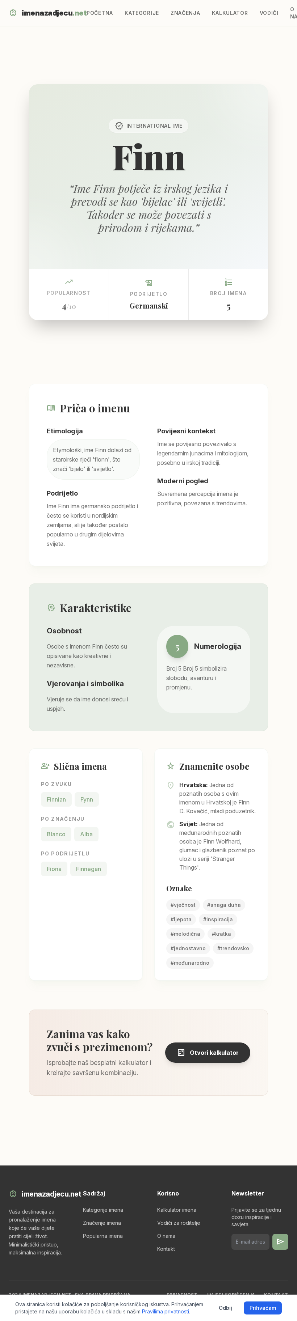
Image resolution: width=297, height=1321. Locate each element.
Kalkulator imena (176, 1210)
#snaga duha (224, 905)
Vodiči (269, 13)
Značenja (185, 13)
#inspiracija (218, 919)
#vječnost (183, 905)
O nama (166, 1236)
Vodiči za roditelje (178, 1223)
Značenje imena (102, 1223)
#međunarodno (190, 963)
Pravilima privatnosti (165, 1311)
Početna (100, 13)
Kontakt (166, 1249)
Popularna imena (103, 1236)
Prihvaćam (263, 1308)
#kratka (221, 934)
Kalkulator (230, 13)
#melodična (185, 934)
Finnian (56, 799)
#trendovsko (233, 948)
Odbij (225, 1308)
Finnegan (88, 868)
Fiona (54, 868)
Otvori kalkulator (208, 1053)
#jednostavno (188, 948)
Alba (86, 834)
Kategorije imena (103, 1210)
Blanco (56, 834)
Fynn (86, 799)
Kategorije (142, 13)
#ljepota (181, 919)
